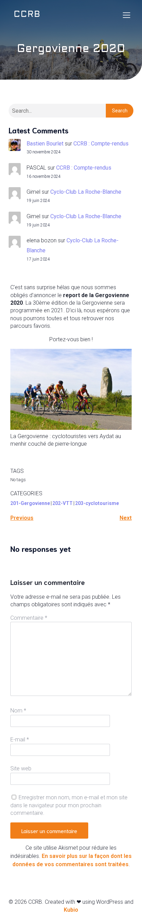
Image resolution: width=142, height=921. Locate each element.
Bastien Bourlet (45, 143)
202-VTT (62, 503)
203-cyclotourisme (97, 503)
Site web (20, 768)
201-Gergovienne (30, 503)
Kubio (71, 910)
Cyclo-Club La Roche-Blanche (85, 192)
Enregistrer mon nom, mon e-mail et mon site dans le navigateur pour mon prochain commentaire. (69, 805)
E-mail (19, 739)
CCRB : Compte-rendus (101, 143)
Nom (18, 710)
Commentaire (28, 618)
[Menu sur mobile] (126, 15)
